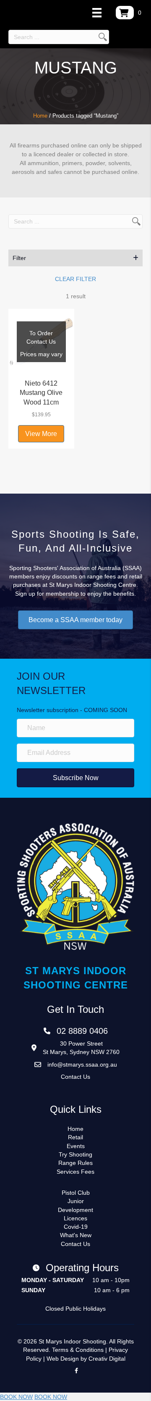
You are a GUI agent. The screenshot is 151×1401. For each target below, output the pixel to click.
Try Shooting (75, 1154)
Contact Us (75, 1076)
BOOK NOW (16, 1396)
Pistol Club (76, 1192)
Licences (75, 1218)
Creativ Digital (107, 1358)
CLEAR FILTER (75, 279)
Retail (75, 1137)
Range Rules (75, 1162)
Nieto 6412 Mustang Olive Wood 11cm (41, 393)
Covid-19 (76, 1226)
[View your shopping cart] (125, 12)
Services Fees (75, 1171)
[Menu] (97, 12)
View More (41, 433)
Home (40, 116)
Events (76, 1146)
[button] (75, 258)
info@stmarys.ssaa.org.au (82, 1064)
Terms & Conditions (78, 1349)
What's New (75, 1235)
